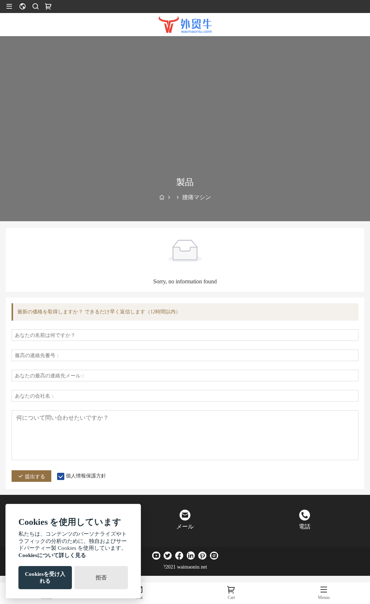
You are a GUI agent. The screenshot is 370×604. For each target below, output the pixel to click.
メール (185, 526)
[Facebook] (179, 555)
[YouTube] (156, 555)
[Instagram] (214, 555)
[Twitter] (167, 555)
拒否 (101, 578)
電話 (304, 526)
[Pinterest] (202, 555)
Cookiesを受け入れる (45, 577)
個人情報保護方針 (86, 476)
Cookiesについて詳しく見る (52, 555)
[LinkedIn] (190, 555)
